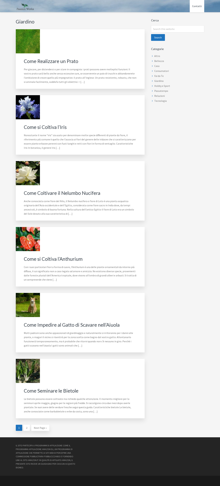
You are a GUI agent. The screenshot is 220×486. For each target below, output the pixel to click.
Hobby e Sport (162, 85)
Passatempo (161, 90)
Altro (157, 56)
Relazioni (159, 95)
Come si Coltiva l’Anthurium (53, 259)
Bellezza (159, 61)
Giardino (159, 80)
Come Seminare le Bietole (51, 391)
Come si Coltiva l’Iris (45, 127)
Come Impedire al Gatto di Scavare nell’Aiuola (72, 325)
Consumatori (161, 71)
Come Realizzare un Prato (51, 61)
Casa (156, 66)
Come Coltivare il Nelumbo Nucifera (62, 193)
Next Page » (40, 428)
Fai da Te (159, 75)
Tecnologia (160, 100)
